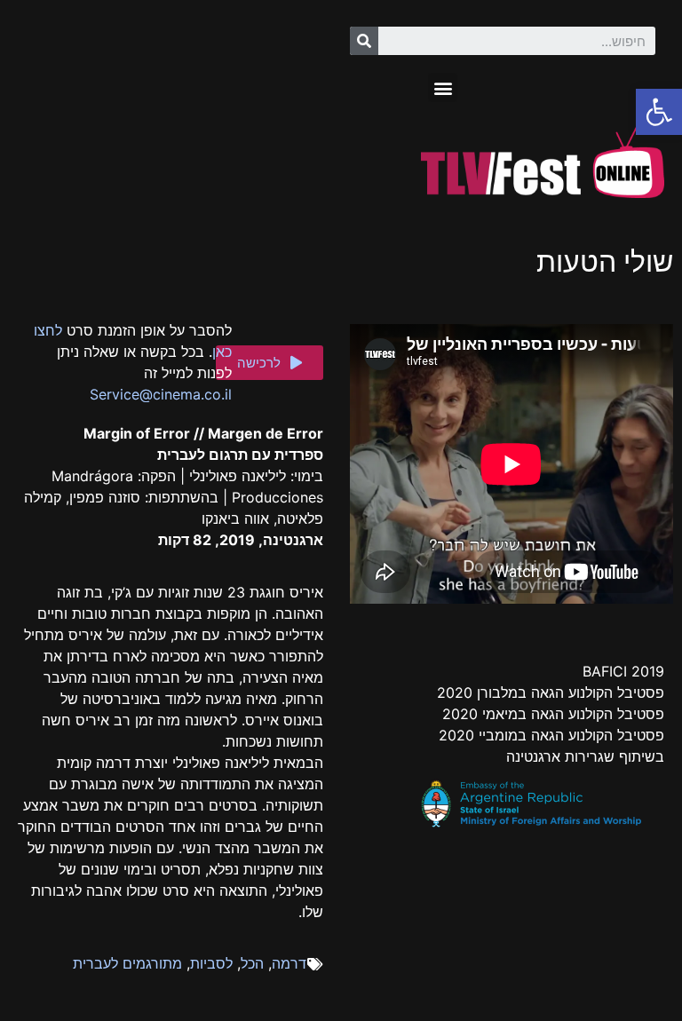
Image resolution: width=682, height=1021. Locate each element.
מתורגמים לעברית (127, 963)
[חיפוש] (364, 41)
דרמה (289, 963)
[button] (442, 87)
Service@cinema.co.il (161, 394)
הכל (252, 963)
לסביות (211, 963)
